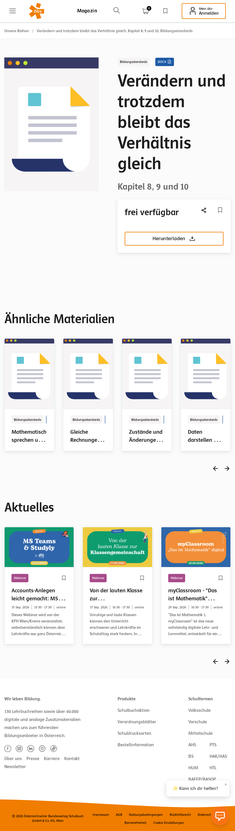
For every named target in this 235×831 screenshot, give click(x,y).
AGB (119, 815)
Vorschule (197, 721)
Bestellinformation (135, 744)
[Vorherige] (215, 468)
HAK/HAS (218, 756)
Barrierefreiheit (135, 823)
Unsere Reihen (16, 30)
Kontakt (72, 758)
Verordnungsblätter (136, 721)
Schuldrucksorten (134, 733)
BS (190, 756)
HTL (212, 767)
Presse (32, 758)
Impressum (101, 815)
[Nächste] (204, 210)
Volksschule (199, 710)
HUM (193, 767)
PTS (212, 744)
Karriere (52, 758)
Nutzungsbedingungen (146, 815)
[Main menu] (12, 10)
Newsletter (15, 766)
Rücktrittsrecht (180, 815)
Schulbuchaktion (133, 710)
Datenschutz (207, 815)
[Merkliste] (165, 10)
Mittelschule (200, 733)
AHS (192, 744)
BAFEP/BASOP (202, 779)
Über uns (13, 758)
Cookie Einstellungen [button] (168, 823)
